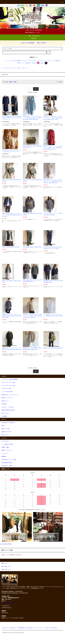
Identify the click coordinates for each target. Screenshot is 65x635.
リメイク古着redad (55, 60)
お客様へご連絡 (5, 447)
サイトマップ (5, 453)
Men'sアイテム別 (5, 428)
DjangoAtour (28, 63)
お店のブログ (48, 627)
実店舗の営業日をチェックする (10, 602)
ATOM (55, 627)
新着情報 (4, 456)
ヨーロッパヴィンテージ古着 (29, 60)
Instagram (41, 63)
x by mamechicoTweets (6, 544)
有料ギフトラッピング (7, 450)
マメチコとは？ (5, 441)
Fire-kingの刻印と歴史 (7, 462)
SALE (3, 425)
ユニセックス (24, 68)
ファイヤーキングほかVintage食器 (13, 60)
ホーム (3, 68)
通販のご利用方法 (41, 42)
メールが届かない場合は (7, 444)
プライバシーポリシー (40, 627)
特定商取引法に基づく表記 (24, 627)
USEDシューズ (20, 63)
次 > (36, 89)
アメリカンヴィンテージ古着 (43, 60)
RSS (52, 627)
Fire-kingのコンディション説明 (9, 459)
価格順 (10, 81)
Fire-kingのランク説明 (7, 465)
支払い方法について (6, 627)
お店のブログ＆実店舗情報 (27, 42)
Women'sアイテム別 (6, 431)
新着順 (14, 81)
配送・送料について (14, 627)
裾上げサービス (5, 434)
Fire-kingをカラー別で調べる (8, 422)
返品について (33, 627)
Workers (34, 63)
